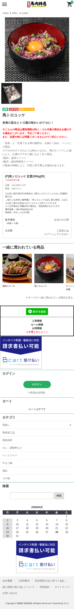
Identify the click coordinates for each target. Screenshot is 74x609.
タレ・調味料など (12, 447)
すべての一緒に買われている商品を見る (50, 297)
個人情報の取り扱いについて (18, 587)
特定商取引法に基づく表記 (50, 580)
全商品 (5, 13)
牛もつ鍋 (7, 463)
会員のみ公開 (61, 219)
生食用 (25, 13)
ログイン (49, 234)
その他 (6, 478)
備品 (4, 470)
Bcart (66, 603)
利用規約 (45, 587)
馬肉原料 (7, 440)
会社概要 (7, 580)
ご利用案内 (23, 580)
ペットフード (9, 455)
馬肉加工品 (8, 432)
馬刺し (15, 13)
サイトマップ (62, 587)
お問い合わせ (9, 593)
